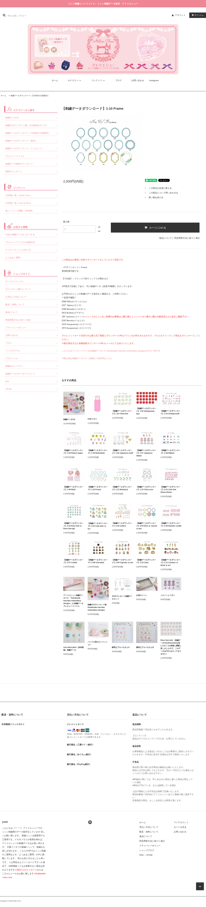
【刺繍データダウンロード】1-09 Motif (73, 488)
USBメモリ (92, 419)
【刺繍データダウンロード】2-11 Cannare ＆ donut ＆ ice (170, 562)
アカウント (180, 15)
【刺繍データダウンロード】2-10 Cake (146, 561)
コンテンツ (97, 80)
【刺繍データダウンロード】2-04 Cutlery (122, 524)
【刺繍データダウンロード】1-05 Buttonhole (98, 451)
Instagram (154, 80)
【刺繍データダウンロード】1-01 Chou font (122, 412)
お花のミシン (141, 595)
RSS (141, 855)
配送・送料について (148, 832)
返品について (165, 238)
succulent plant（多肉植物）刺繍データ (73, 648)
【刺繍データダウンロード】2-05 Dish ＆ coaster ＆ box (146, 526)
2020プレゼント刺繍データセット (122, 597)
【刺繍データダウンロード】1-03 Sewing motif (170, 412)
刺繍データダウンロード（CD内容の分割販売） (30, 96)
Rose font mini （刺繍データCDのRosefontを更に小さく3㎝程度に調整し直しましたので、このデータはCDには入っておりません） (170, 647)
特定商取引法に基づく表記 (187, 238)
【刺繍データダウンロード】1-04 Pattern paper (73, 451)
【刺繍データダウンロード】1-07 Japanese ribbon (146, 453)
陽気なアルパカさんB (145, 647)
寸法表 (67, 278)
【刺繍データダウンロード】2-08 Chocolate (98, 561)
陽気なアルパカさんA (121, 647)
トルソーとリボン (167, 595)
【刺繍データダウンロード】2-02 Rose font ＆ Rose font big (73, 526)
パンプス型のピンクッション (98, 643)
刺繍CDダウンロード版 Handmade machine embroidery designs (98, 607)
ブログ (118, 80)
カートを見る (180, 827)
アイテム (199, 15)
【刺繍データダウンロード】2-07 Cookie (73, 561)
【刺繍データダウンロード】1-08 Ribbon (170, 451)
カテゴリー (73, 80)
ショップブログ (146, 850)
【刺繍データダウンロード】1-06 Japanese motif (122, 451)
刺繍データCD (69, 419)
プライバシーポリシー (149, 845)
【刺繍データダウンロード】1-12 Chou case (146, 488)
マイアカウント (181, 822)
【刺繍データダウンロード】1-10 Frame (98, 488)
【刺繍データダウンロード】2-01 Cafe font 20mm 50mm (170, 489)
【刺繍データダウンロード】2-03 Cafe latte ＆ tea (98, 526)
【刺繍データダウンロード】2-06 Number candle (170, 524)
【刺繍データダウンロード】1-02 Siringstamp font (146, 411)
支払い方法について (148, 827)
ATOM (149, 855)
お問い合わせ (137, 80)
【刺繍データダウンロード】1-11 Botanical (122, 488)
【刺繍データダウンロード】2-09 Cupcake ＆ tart (122, 561)
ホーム (55, 80)
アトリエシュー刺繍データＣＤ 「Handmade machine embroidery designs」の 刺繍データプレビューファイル (73, 600)
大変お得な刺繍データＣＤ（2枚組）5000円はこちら (87, 358)
